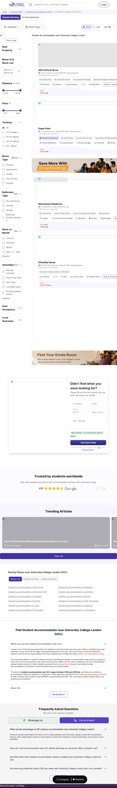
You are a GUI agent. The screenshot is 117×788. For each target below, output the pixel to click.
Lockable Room (13, 287)
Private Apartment (30, 17)
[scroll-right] (104, 488)
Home (4, 12)
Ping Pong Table (14, 277)
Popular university (31, 579)
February (10, 242)
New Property (7, 48)
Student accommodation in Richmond (25, 587)
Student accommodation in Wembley (75, 587)
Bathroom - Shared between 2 (13, 217)
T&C (99, 447)
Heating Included (10, 271)
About (3, 785)
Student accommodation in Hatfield (24, 596)
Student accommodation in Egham (74, 596)
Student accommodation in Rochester (25, 610)
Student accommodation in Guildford (75, 605)
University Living (66, 664)
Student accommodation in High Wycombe (78, 601)
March (9, 247)
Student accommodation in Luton (23, 605)
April (8, 252)
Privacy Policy (88, 450)
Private (9, 205)
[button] (74, 412)
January (10, 238)
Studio (9, 174)
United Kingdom (16, 12)
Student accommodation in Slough (24, 601)
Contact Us (13, 785)
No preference (13, 201)
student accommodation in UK (90, 674)
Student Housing (10, 17)
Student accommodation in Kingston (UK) (27, 592)
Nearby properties (49, 579)
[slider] (3, 90)
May (18, 252)
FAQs (21, 785)
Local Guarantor (8, 319)
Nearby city (15, 579)
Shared (9, 183)
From (44, 92)
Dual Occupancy (8, 308)
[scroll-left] (97, 488)
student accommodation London (90, 654)
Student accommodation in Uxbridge (75, 592)
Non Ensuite (11, 178)
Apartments (11, 169)
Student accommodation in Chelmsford (76, 610)
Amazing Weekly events (13, 292)
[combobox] (58, 4)
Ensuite (9, 165)
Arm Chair (10, 282)
